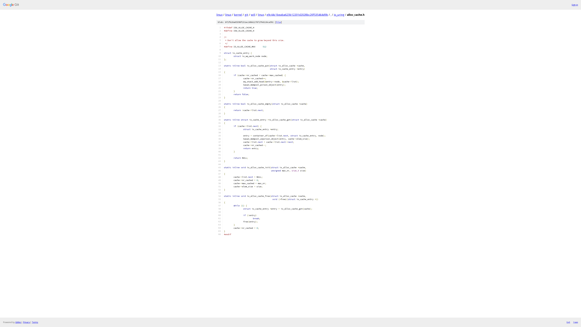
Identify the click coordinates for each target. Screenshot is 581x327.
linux (219, 15)
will (253, 15)
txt (568, 322)
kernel (238, 15)
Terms (35, 322)
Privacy (26, 322)
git (246, 15)
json (575, 322)
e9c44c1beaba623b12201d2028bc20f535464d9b (297, 15)
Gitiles (18, 322)
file (278, 22)
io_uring (339, 15)
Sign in (575, 4)
